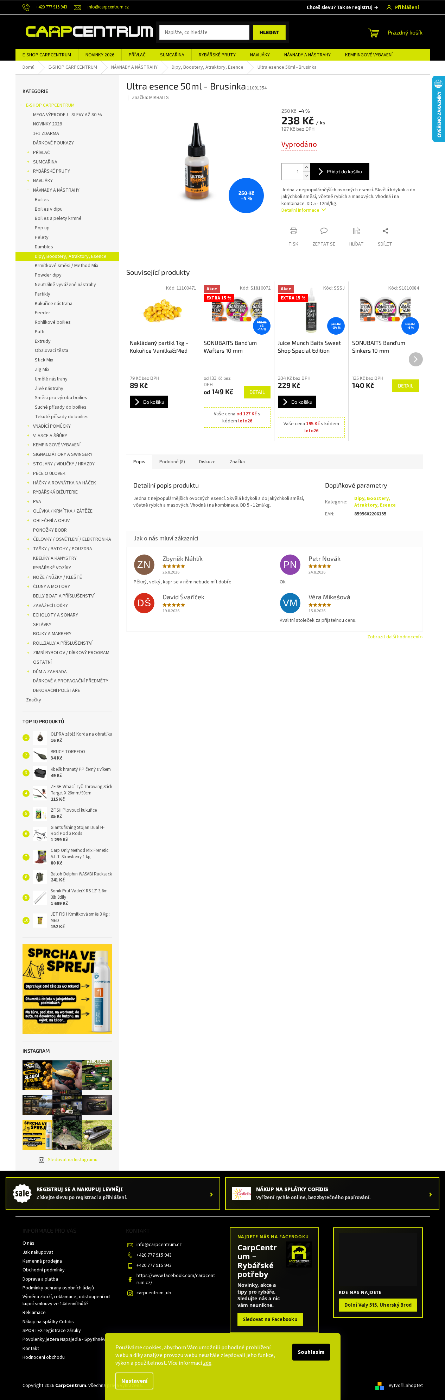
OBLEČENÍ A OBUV (51, 520)
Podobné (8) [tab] (172, 461)
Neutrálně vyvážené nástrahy (65, 284)
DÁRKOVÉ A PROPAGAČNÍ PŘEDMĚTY (70, 680)
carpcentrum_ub (153, 1292)
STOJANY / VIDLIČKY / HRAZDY (64, 463)
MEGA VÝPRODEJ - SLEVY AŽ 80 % (67, 114)
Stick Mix (44, 360)
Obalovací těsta (51, 350)
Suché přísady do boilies (61, 407)
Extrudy (43, 341)
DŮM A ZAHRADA (50, 671)
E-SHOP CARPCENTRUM (50, 105)
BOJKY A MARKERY (52, 633)
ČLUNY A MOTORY (51, 586)
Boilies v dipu (49, 209)
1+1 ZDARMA (46, 133)
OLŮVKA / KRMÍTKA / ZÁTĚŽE (63, 511)
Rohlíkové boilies (53, 322)
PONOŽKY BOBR (50, 530)
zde (207, 1363)
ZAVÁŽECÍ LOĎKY (50, 605)
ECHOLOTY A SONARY (55, 615)
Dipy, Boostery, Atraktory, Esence (71, 256)
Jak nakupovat (38, 1252)
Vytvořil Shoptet (406, 1385)
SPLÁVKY (42, 624)
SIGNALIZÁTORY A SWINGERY (63, 454)
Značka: (150, 97)
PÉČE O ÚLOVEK (49, 473)
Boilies (42, 199)
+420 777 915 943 (154, 1255)
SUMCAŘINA (45, 162)
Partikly (42, 294)
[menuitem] (46, 55)
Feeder (42, 312)
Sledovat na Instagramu (72, 1159)
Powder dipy (48, 275)
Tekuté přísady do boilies (62, 416)
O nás (28, 1243)
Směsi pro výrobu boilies (61, 397)
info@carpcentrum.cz (159, 1244)
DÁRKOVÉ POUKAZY (53, 143)
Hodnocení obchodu (44, 1357)
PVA (37, 501)
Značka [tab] (237, 461)
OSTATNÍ (42, 662)
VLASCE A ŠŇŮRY (50, 435)
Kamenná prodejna (42, 1261)
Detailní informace (300, 210)
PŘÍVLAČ (41, 152)
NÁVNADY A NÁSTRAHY (56, 190)
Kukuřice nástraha (53, 303)
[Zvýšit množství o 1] (306, 167)
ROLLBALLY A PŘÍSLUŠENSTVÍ (63, 643)
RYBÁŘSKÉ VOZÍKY (52, 567)
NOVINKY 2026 (47, 124)
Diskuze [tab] (207, 461)
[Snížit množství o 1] (306, 176)
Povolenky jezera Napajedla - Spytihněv (64, 1339)
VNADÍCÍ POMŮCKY (52, 426)
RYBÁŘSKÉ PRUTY (51, 171)
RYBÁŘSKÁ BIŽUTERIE (55, 492)
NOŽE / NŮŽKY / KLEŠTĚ (57, 577)
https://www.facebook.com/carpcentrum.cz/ (175, 1279)
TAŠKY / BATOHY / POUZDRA (62, 548)
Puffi (39, 331)
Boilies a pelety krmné (58, 218)
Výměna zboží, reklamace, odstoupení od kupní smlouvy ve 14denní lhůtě (66, 1300)
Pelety (42, 237)
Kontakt (31, 1348)
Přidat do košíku (344, 171)
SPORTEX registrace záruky (52, 1330)
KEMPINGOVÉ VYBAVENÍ (57, 444)
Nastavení (134, 1381)
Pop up (42, 227)
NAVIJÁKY (43, 180)
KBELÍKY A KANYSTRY (55, 558)
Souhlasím (311, 1352)
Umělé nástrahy (51, 379)
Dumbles (44, 246)
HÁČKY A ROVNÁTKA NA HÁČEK (64, 483)
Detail (257, 392)
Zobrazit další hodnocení (393, 636)
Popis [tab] (139, 461)
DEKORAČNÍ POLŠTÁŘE (56, 690)
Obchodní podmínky (44, 1270)
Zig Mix (42, 369)
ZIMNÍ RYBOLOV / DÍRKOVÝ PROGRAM (71, 652)
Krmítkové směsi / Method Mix (66, 265)
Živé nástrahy (49, 388)
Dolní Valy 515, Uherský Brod (378, 1305)
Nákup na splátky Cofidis (48, 1321)
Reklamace (34, 1312)
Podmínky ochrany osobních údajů (58, 1287)
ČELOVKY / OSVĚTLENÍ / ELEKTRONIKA (72, 539)
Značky (33, 700)
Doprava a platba (40, 1279)
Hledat (269, 32)
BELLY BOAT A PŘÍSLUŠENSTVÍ (64, 596)
